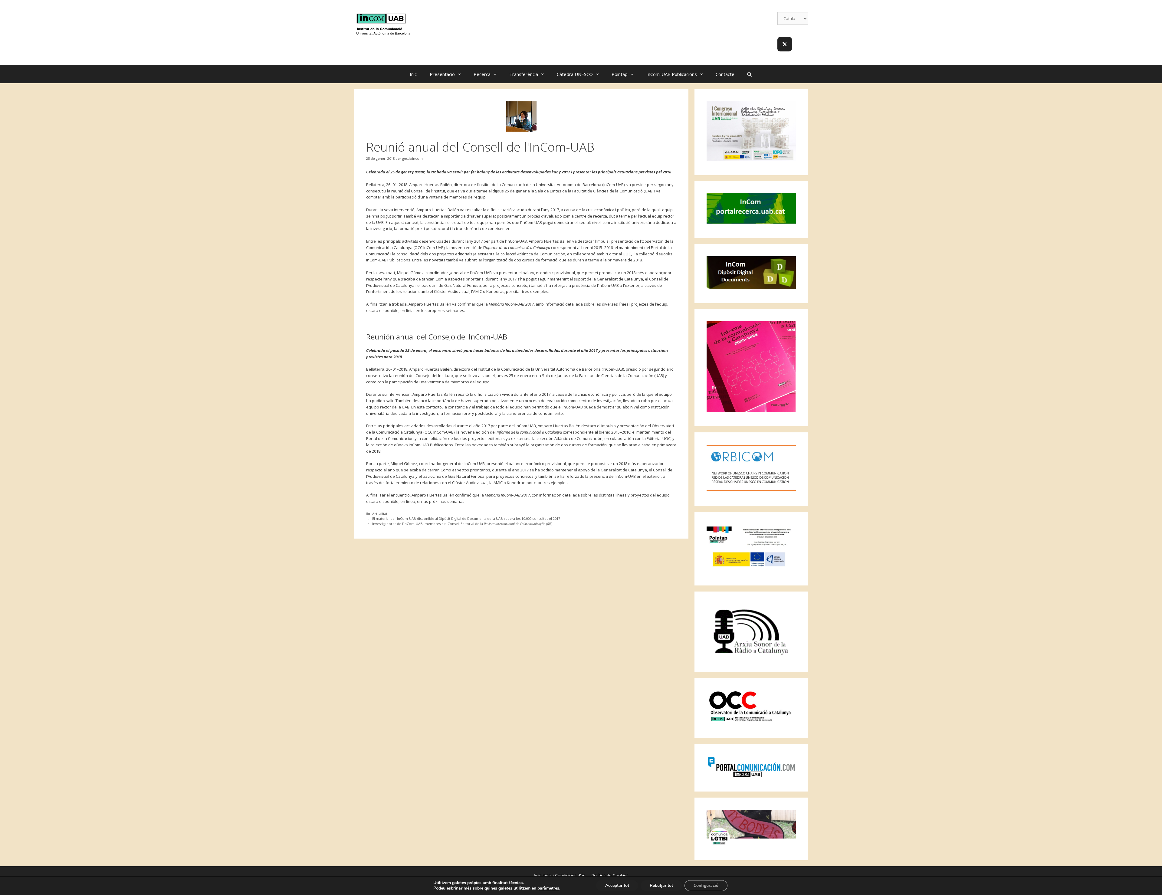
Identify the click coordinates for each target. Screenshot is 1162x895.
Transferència (523, 74)
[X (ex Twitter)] (784, 44)
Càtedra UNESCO (575, 74)
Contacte (725, 74)
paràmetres (548, 888)
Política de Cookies (610, 875)
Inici (414, 74)
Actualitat (379, 513)
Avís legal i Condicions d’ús (559, 875)
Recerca (482, 74)
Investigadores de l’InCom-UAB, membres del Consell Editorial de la (462, 523)
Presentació (442, 74)
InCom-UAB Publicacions (671, 74)
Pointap (620, 74)
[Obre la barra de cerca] (749, 74)
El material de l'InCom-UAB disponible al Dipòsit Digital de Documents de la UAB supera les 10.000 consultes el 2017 (466, 518)
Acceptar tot (617, 885)
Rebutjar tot (661, 885)
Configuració (706, 885)
